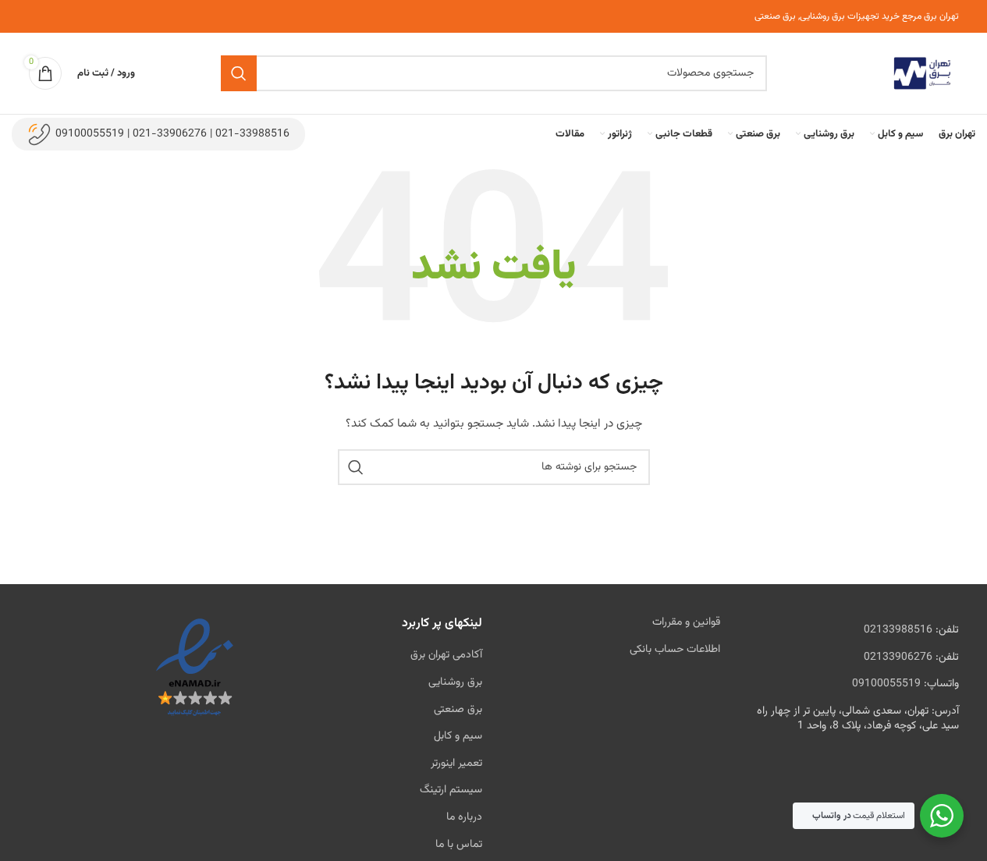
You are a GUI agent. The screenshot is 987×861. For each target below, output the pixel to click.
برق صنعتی (458, 709)
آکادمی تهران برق (446, 655)
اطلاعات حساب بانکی (675, 649)
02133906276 (898, 657)
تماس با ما (458, 844)
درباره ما (464, 817)
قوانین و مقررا (691, 622)
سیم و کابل (458, 736)
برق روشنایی (455, 682)
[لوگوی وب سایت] (922, 74)
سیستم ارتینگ (451, 790)
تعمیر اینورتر (456, 763)
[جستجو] (239, 73)
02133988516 (898, 630)
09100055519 (886, 684)
